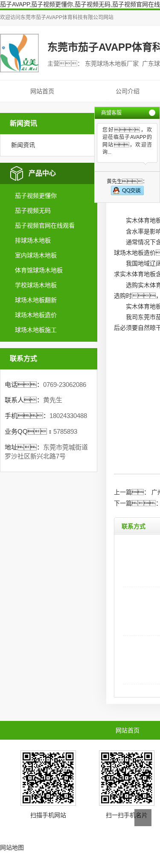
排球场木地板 (33, 240)
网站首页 (42, 91)
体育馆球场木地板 (39, 270)
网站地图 (12, 847)
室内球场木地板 (36, 255)
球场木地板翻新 (36, 300)
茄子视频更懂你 (36, 195)
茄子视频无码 (33, 210)
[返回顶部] (142, 817)
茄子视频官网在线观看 (45, 225)
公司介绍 (128, 91)
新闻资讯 (23, 144)
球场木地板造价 (36, 314)
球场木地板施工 (36, 329)
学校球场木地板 (36, 285)
